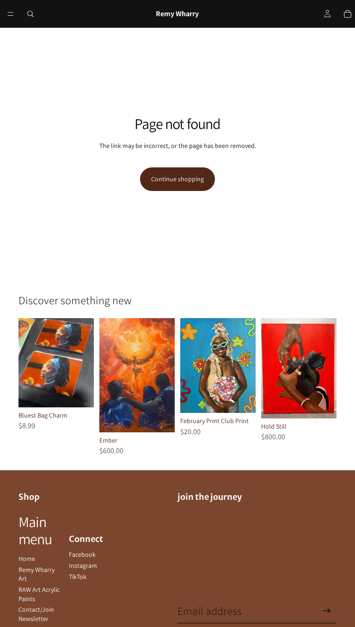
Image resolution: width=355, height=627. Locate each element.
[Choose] (79, 393)
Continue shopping (177, 179)
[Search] (30, 14)
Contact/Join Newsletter (36, 614)
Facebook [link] (82, 554)
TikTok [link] (77, 576)
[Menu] (10, 14)
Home (26, 558)
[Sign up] (327, 611)
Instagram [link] (83, 565)
